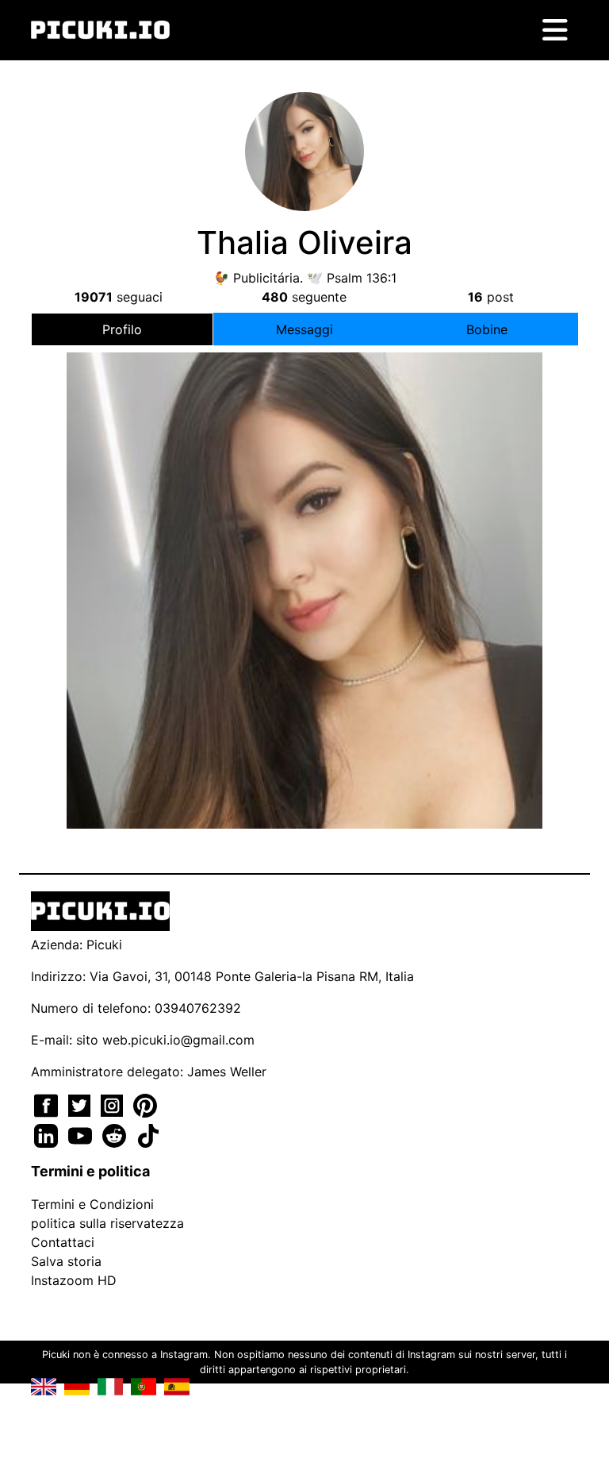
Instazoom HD (74, 1280)
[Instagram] (114, 1104)
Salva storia (66, 1261)
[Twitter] (81, 1104)
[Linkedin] (48, 1134)
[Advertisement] (304, 553)
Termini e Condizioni (92, 1204)
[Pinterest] (145, 1104)
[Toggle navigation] (555, 30)
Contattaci (62, 1242)
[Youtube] (82, 1134)
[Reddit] (116, 1134)
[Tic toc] (148, 1134)
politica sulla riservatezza (107, 1223)
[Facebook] (48, 1104)
